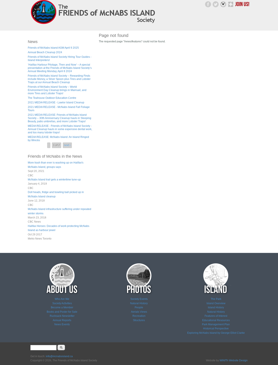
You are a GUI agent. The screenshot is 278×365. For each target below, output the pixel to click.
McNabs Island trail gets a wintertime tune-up (54, 179)
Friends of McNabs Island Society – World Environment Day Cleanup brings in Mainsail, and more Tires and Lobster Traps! (57, 90)
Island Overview (216, 303)
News (57, 324)
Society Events (139, 299)
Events (65, 324)
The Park (216, 299)
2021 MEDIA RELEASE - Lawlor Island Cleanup (56, 102)
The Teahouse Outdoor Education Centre (52, 97)
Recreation (139, 315)
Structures (139, 320)
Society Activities (62, 303)
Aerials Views (139, 311)
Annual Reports (62, 320)
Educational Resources (216, 320)
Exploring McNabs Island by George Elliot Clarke (216, 332)
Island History (216, 307)
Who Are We (62, 299)
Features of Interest (216, 315)
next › (67, 145)
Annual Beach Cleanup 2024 (45, 52)
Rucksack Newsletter (62, 315)
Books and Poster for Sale (62, 311)
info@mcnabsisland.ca (59, 356)
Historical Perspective (216, 328)
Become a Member (62, 307)
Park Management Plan (216, 324)
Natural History (139, 303)
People (139, 307)
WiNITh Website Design (234, 360)
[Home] (94, 24)
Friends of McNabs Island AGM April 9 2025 (53, 47)
